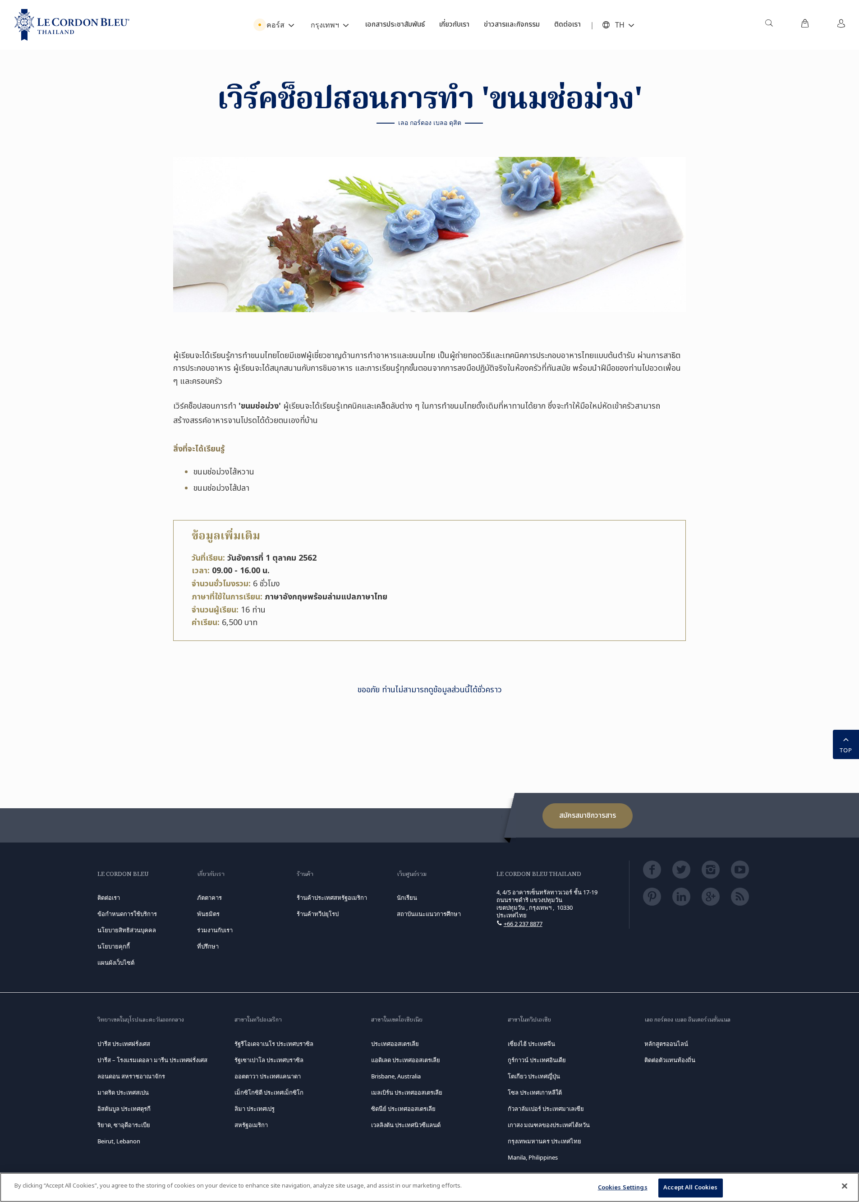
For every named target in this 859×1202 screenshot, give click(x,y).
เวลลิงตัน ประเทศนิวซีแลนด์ (406, 1125)
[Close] (844, 1186)
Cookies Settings (623, 1187)
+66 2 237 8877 (523, 924)
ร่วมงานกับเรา (215, 930)
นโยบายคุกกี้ (113, 946)
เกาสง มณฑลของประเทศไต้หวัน (549, 1125)
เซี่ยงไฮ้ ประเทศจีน (531, 1044)
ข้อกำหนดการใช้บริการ (127, 914)
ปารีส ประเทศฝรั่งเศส (123, 1044)
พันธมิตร (208, 914)
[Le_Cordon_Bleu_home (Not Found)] (72, 25)
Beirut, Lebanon (118, 1141)
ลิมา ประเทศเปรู (254, 1109)
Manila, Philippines (533, 1157)
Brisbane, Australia (396, 1076)
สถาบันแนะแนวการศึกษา (429, 914)
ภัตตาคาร (209, 897)
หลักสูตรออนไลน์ (666, 1044)
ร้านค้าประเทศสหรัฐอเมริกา (332, 897)
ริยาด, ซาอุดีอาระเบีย (123, 1125)
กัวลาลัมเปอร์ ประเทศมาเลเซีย (546, 1109)
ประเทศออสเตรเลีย (395, 1044)
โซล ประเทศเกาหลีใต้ (535, 1092)
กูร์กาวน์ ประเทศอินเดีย (537, 1060)
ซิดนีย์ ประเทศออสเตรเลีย (403, 1109)
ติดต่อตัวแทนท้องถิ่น (669, 1060)
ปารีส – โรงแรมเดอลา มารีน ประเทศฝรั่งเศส (152, 1060)
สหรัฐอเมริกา (251, 1125)
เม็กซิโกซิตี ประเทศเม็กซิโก (268, 1092)
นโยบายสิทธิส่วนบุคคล (126, 930)
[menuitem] (769, 25)
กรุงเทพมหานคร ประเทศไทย (544, 1141)
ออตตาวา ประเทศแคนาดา (267, 1076)
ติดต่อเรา (108, 897)
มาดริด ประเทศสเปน (123, 1092)
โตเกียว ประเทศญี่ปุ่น (534, 1076)
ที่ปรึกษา (208, 946)
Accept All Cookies (690, 1187)
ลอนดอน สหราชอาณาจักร (131, 1076)
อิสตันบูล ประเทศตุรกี (124, 1109)
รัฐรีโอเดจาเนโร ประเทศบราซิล (273, 1044)
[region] (429, 1187)
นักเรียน (407, 897)
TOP (846, 750)
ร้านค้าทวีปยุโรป (318, 914)
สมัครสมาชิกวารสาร (587, 815)
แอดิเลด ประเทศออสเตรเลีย (405, 1060)
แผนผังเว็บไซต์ (115, 962)
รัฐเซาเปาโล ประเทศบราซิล (268, 1060)
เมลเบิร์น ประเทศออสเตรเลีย (406, 1092)
